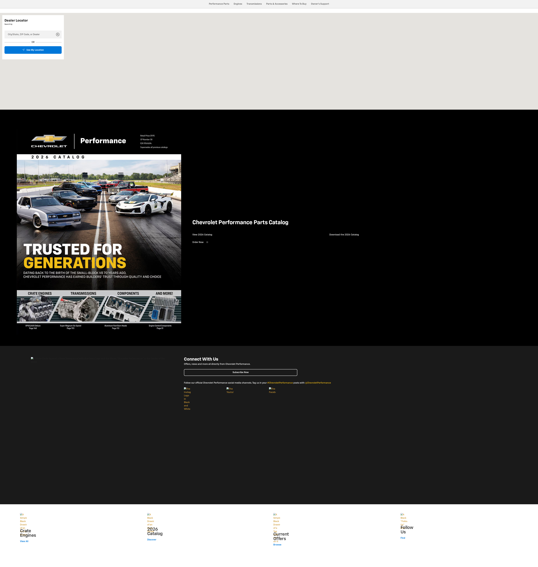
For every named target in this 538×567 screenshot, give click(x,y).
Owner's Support (320, 4)
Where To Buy (299, 4)
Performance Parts (219, 4)
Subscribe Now (241, 372)
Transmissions (254, 4)
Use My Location (35, 50)
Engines (238, 4)
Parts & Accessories (276, 4)
